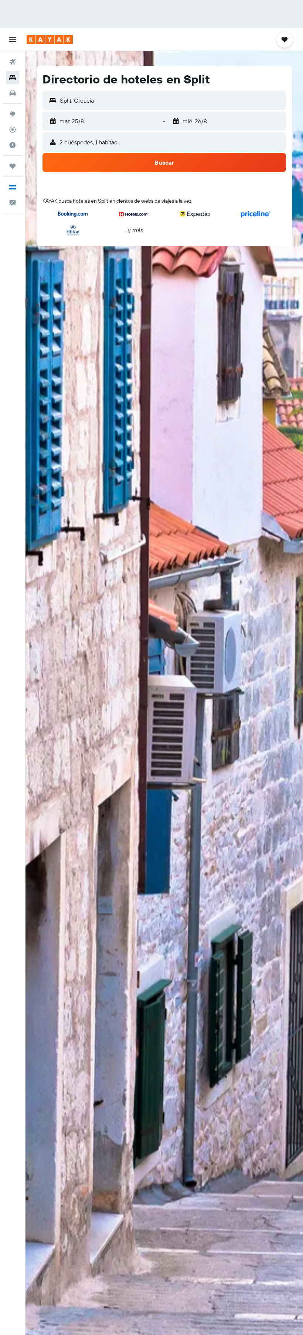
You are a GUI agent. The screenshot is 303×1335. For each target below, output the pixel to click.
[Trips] (12, 166)
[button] (12, 39)
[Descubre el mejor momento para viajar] (12, 145)
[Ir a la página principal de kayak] (50, 39)
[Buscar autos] (12, 93)
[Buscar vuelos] (12, 62)
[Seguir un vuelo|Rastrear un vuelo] (12, 129)
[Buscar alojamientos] (12, 77)
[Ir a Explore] (12, 114)
